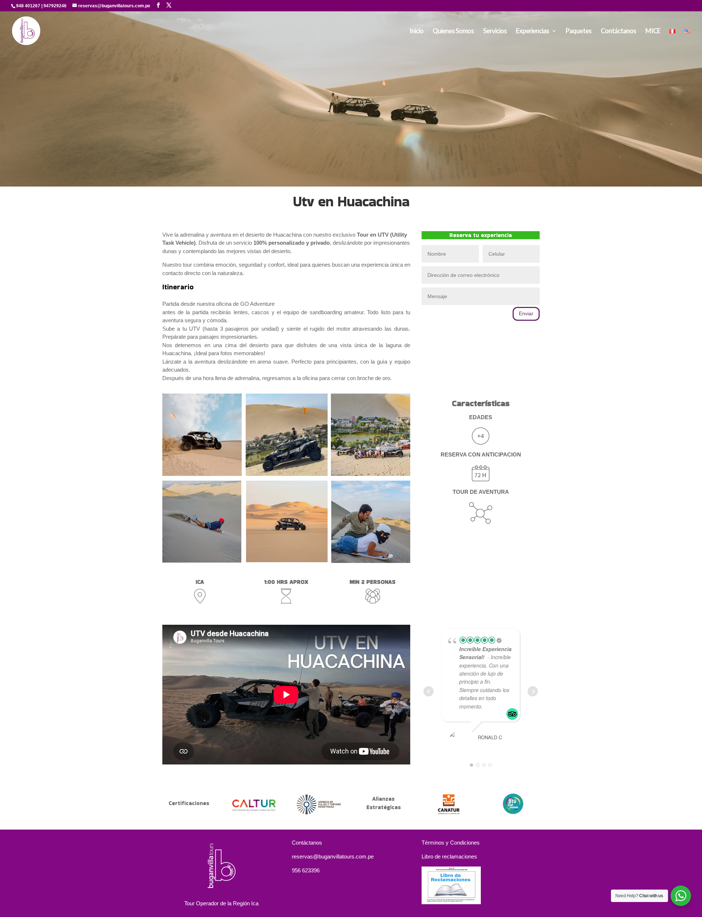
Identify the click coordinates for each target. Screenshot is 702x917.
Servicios (495, 31)
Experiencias (532, 31)
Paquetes (579, 31)
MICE (652, 31)
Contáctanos (618, 31)
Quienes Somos (453, 31)
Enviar (526, 313)
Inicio (416, 31)
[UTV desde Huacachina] (202, 474)
